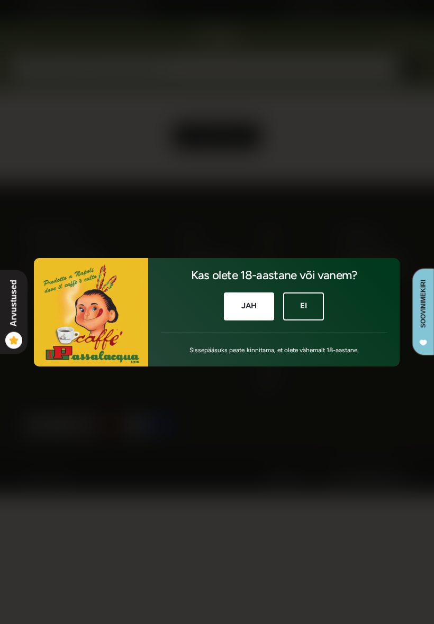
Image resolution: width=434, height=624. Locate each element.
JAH (249, 305)
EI (303, 305)
